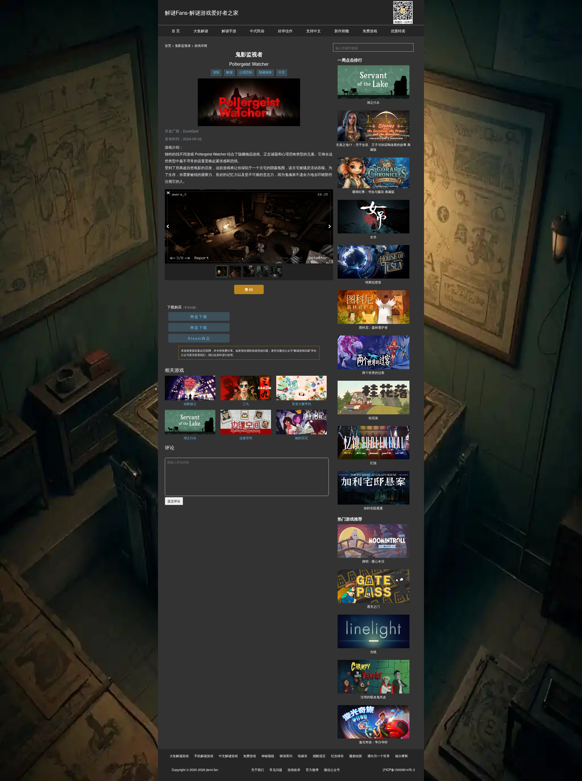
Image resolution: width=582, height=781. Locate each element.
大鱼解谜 (200, 30)
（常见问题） (190, 307)
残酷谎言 (319, 755)
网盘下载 (199, 316)
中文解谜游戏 (228, 755)
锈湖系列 (286, 755)
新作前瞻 (341, 30)
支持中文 (313, 30)
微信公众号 (332, 769)
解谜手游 (229, 30)
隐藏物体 (265, 72)
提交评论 (174, 501)
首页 (168, 45)
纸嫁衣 (302, 755)
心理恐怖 (245, 72)
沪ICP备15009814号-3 (399, 769)
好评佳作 (285, 30)
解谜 (229, 72)
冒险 (216, 72)
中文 (281, 72)
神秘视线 (267, 755)
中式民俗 (257, 30)
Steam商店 (199, 338)
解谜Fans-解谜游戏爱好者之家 (201, 12)
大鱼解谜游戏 (179, 755)
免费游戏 (370, 30)
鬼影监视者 (183, 45)
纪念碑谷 (337, 755)
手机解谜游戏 (203, 755)
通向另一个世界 (378, 755)
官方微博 (312, 769)
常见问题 (275, 769)
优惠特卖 (398, 30)
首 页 (176, 30)
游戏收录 (294, 769)
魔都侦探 (355, 755)
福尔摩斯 (401, 755)
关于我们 (257, 769)
